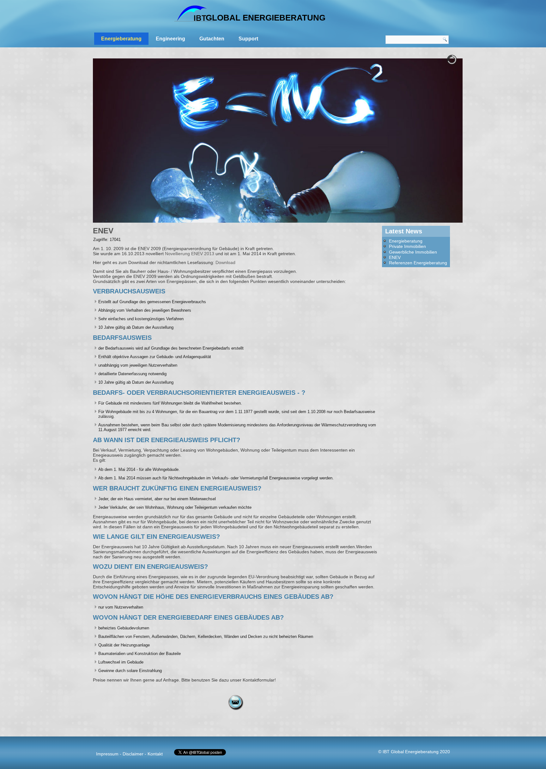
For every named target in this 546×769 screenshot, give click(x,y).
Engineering (170, 38)
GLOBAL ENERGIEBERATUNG (265, 17)
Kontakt (155, 753)
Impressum (107, 753)
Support (248, 38)
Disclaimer (133, 753)
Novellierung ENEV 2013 (189, 253)
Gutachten (211, 38)
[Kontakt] (236, 702)
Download (225, 262)
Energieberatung (121, 38)
